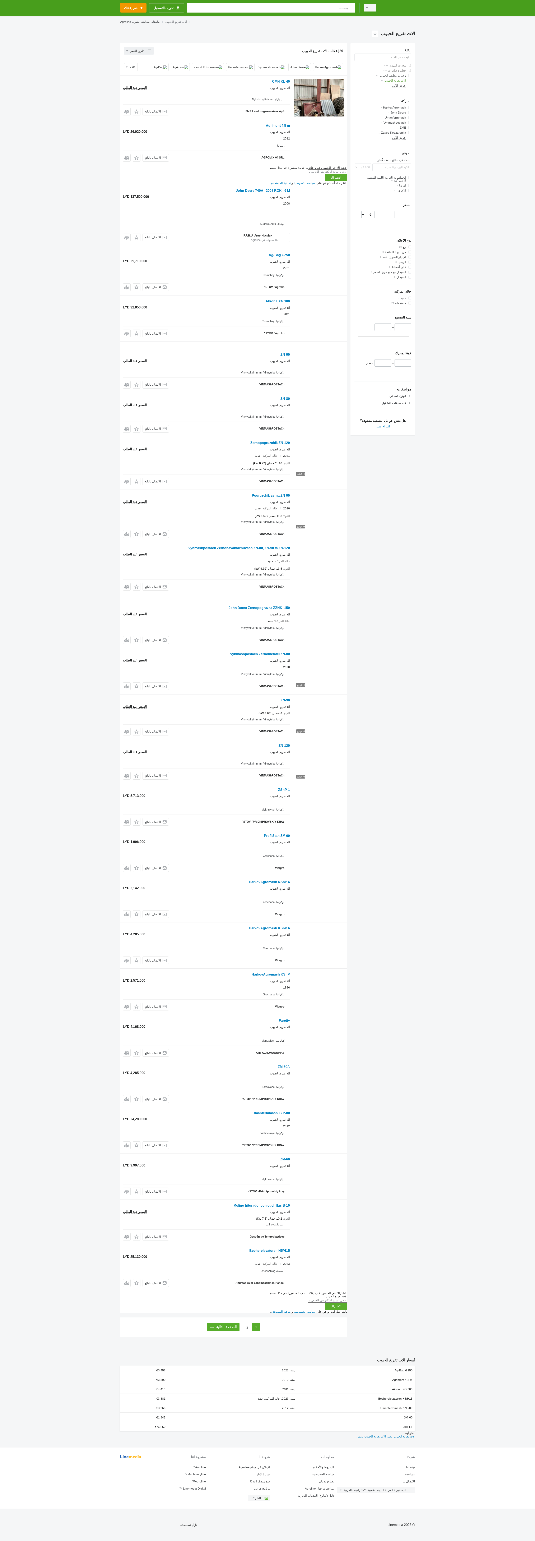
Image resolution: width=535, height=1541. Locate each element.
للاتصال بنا (409, 1481)
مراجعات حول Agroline (319, 1488)
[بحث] (351, 7)
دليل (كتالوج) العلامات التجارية (316, 1495)
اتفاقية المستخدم (281, 183)
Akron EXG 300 (278, 301)
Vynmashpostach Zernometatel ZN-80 (260, 654)
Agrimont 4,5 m (278, 125)
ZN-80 (285, 398)
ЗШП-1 (408, 1426)
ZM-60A (284, 1067)
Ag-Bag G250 (279, 255)
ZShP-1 (284, 790)
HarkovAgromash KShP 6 (269, 882)
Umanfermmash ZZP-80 (271, 1113)
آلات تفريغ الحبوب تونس (371, 1436)
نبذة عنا (410, 1467)
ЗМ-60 (408, 1417)
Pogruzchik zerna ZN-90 (271, 495)
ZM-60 (285, 1159)
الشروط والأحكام (323, 1467)
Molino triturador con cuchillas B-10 (261, 1205)
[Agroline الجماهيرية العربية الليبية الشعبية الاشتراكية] (398, 8)
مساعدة (410, 1474)
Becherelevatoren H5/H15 (269, 1250)
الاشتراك (336, 177)
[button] (136, 111)
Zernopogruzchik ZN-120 (270, 443)
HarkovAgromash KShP (271, 974)
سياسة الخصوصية (305, 183)
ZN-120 (284, 745)
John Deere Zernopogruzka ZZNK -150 (259, 608)
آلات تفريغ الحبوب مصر (400, 1436)
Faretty (284, 1020)
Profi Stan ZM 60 (277, 836)
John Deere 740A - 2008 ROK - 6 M (263, 190)
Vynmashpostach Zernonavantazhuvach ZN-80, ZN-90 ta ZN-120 (239, 548)
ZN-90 (285, 354)
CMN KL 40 (281, 81)
